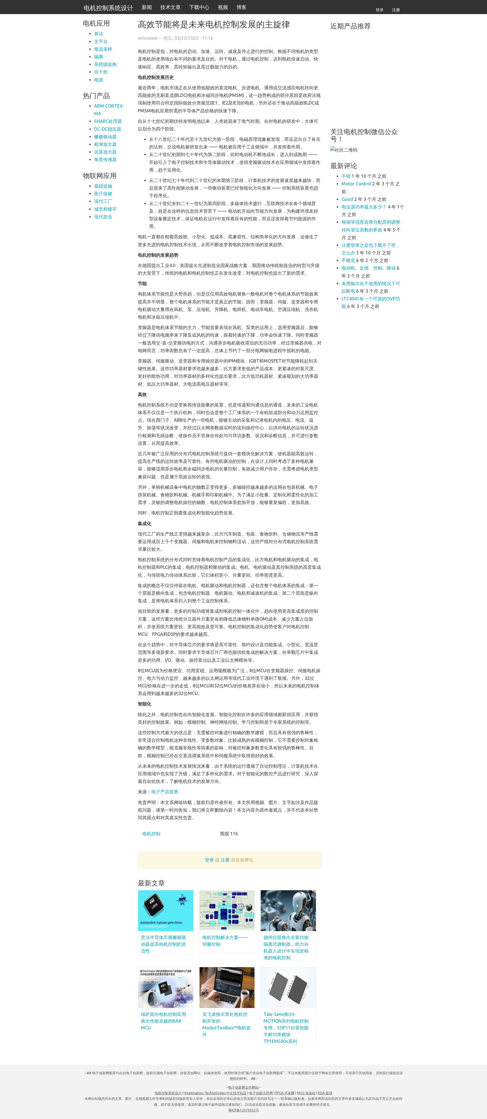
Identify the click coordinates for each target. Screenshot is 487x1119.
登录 (380, 10)
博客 (241, 7)
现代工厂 (103, 201)
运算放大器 (105, 151)
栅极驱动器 (105, 136)
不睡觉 (348, 260)
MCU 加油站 (306, 1093)
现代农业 (103, 216)
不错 (346, 176)
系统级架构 (105, 64)
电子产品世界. (165, 791)
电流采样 (103, 49)
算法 (98, 33)
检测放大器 (105, 144)
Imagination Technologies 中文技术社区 (215, 1093)
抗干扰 (101, 71)
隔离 (98, 56)
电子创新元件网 (261, 1093)
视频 (223, 7)
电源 (98, 79)
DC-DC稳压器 (107, 129)
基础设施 (103, 185)
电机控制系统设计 (108, 7)
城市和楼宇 (105, 209)
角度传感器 (105, 159)
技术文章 (170, 7)
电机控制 (150, 833)
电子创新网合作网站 (243, 1087)
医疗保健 (103, 193)
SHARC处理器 (108, 121)
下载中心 (199, 7)
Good (347, 199)
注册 (396, 10)
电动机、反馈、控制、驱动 (369, 267)
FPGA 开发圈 (285, 1093)
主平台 (101, 41)
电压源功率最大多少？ (364, 206)
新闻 (147, 7)
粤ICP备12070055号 (243, 1110)
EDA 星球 (325, 1093)
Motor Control (356, 183)
